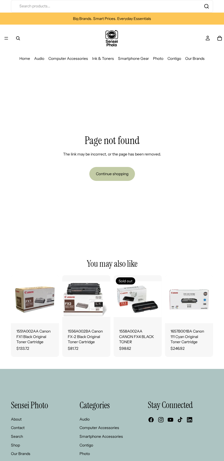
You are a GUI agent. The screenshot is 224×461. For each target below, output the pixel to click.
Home (24, 58)
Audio (39, 58)
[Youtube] (170, 420)
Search (17, 436)
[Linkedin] (189, 420)
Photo (158, 58)
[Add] (50, 315)
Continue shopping (112, 173)
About (16, 419)
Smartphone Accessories (101, 436)
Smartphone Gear (133, 58)
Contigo (174, 58)
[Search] (206, 6)
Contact (18, 427)
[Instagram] (161, 420)
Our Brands (195, 58)
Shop (15, 445)
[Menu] (6, 38)
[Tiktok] (180, 420)
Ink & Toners (103, 58)
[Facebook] (151, 420)
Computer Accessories (68, 58)
